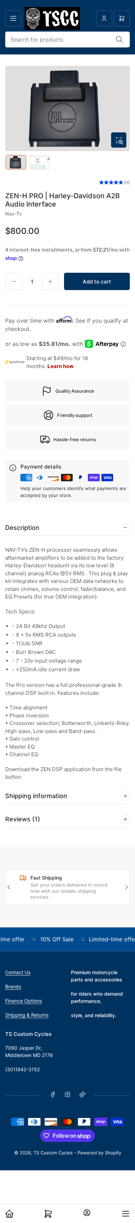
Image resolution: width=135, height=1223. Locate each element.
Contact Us (17, 972)
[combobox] (67, 39)
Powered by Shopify (99, 1152)
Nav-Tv (13, 214)
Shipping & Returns (26, 1015)
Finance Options (23, 1001)
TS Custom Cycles (54, 1152)
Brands (13, 986)
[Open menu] (13, 18)
